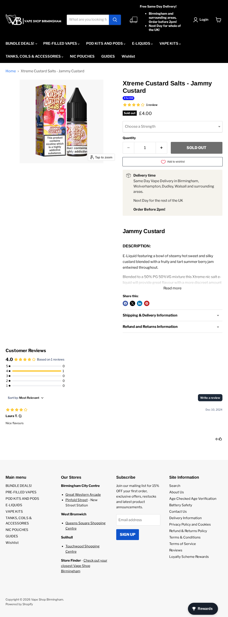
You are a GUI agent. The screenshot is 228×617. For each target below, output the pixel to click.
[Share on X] (132, 303)
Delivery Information (185, 518)
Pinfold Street (76, 500)
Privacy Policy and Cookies (190, 524)
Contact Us (178, 512)
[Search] (115, 20)
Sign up (127, 534)
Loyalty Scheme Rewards (189, 557)
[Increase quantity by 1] (161, 148)
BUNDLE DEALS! (20, 43)
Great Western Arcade (83, 495)
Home (11, 71)
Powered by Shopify (19, 604)
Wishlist (128, 56)
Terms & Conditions (185, 537)
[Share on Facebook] (125, 303)
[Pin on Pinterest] (146, 303)
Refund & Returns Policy (188, 531)
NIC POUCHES (82, 56)
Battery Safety (180, 505)
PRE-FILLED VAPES (60, 43)
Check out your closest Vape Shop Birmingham (84, 566)
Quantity (129, 138)
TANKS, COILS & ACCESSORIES (33, 56)
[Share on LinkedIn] (139, 303)
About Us (176, 492)
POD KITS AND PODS (105, 43)
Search (174, 486)
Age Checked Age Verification (192, 499)
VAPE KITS (169, 43)
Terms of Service (182, 544)
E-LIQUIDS (141, 43)
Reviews (175, 550)
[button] (201, 19)
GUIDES (108, 56)
